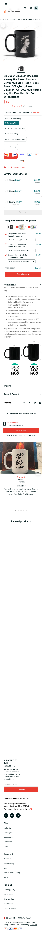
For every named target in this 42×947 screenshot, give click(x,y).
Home (2, 19)
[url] (18, 803)
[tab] (15, 510)
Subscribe (21, 790)
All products (11, 19)
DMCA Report (26, 918)
